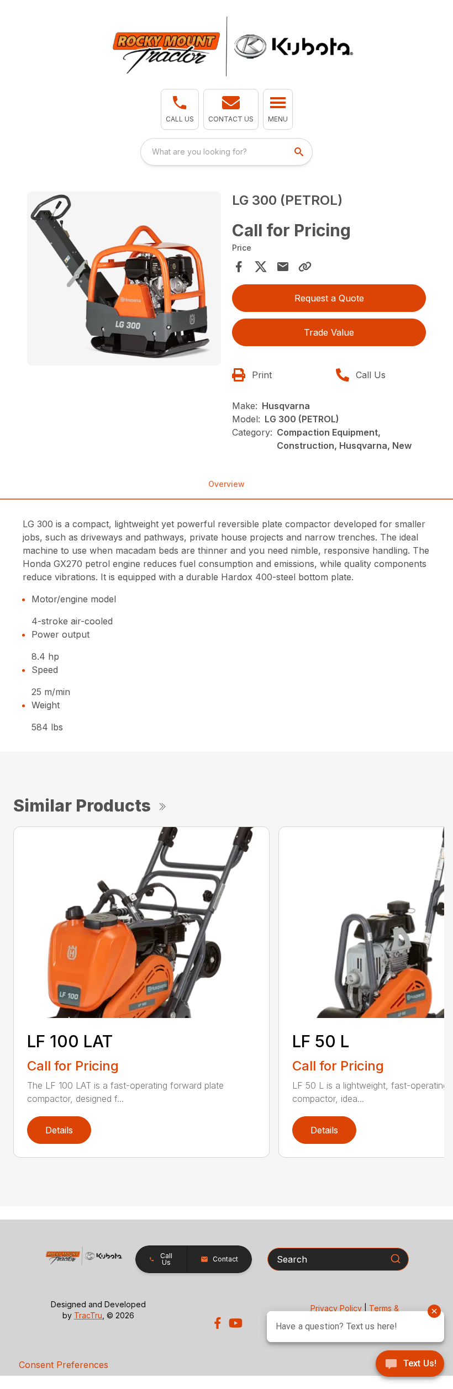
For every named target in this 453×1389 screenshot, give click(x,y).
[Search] (395, 1258)
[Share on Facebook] (238, 266)
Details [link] (59, 1130)
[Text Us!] (410, 1365)
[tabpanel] (124, 280)
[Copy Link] (305, 266)
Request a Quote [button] (329, 298)
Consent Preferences (63, 1364)
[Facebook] (217, 1323)
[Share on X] (260, 266)
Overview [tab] (226, 484)
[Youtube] (236, 1323)
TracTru (88, 1315)
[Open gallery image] (124, 279)
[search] (300, 152)
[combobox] (226, 152)
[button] (180, 109)
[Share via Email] (282, 266)
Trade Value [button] (329, 332)
